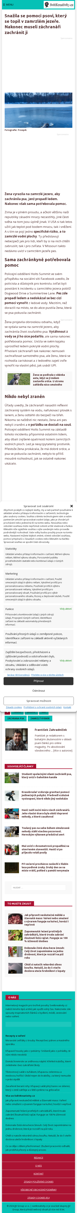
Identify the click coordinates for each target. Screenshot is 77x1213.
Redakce (38, 1157)
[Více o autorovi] (62, 750)
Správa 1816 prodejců (18, 675)
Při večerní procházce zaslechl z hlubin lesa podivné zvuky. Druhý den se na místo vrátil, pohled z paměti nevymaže (45, 867)
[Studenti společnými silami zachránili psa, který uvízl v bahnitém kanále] (12, 777)
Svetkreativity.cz (58, 1005)
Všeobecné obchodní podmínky (39, 1189)
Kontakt (67, 707)
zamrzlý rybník (40, 718)
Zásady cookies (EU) (38, 1197)
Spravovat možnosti (39, 701)
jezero (31, 711)
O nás (38, 1165)
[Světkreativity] (59, 5)
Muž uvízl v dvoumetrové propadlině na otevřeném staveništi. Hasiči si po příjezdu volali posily (45, 849)
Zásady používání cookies (38, 1181)
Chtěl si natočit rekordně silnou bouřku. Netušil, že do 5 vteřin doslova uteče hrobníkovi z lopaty (44, 967)
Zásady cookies (14, 707)
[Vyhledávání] (38, 888)
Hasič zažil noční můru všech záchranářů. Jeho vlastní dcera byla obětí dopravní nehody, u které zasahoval (46, 813)
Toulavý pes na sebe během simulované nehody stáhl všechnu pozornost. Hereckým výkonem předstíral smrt (45, 831)
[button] (71, 506)
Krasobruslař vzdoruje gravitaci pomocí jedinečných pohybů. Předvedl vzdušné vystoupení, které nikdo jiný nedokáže (45, 795)
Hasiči (17, 711)
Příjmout (39, 680)
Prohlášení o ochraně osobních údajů (43, 707)
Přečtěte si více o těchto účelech (47, 675)
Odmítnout (38, 690)
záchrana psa (15, 718)
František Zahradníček (51, 730)
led (44, 711)
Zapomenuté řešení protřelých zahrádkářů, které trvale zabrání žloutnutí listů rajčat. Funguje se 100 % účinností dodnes (36, 1114)
